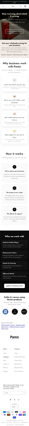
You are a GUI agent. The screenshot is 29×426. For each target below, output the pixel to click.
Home (4, 353)
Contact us (6, 364)
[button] (3, 6)
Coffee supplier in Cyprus (8, 325)
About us (5, 367)
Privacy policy (9, 422)
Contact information (19, 424)
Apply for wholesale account (14, 286)
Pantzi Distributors (14, 420)
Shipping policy (24, 422)
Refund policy (16, 422)
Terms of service (10, 424)
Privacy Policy (18, 360)
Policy (16, 353)
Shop (4, 360)
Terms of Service (19, 371)
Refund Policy (18, 364)
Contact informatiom (20, 357)
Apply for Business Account (14, 31)
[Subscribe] (24, 393)
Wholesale (6, 357)
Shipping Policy (19, 367)
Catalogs (5, 371)
